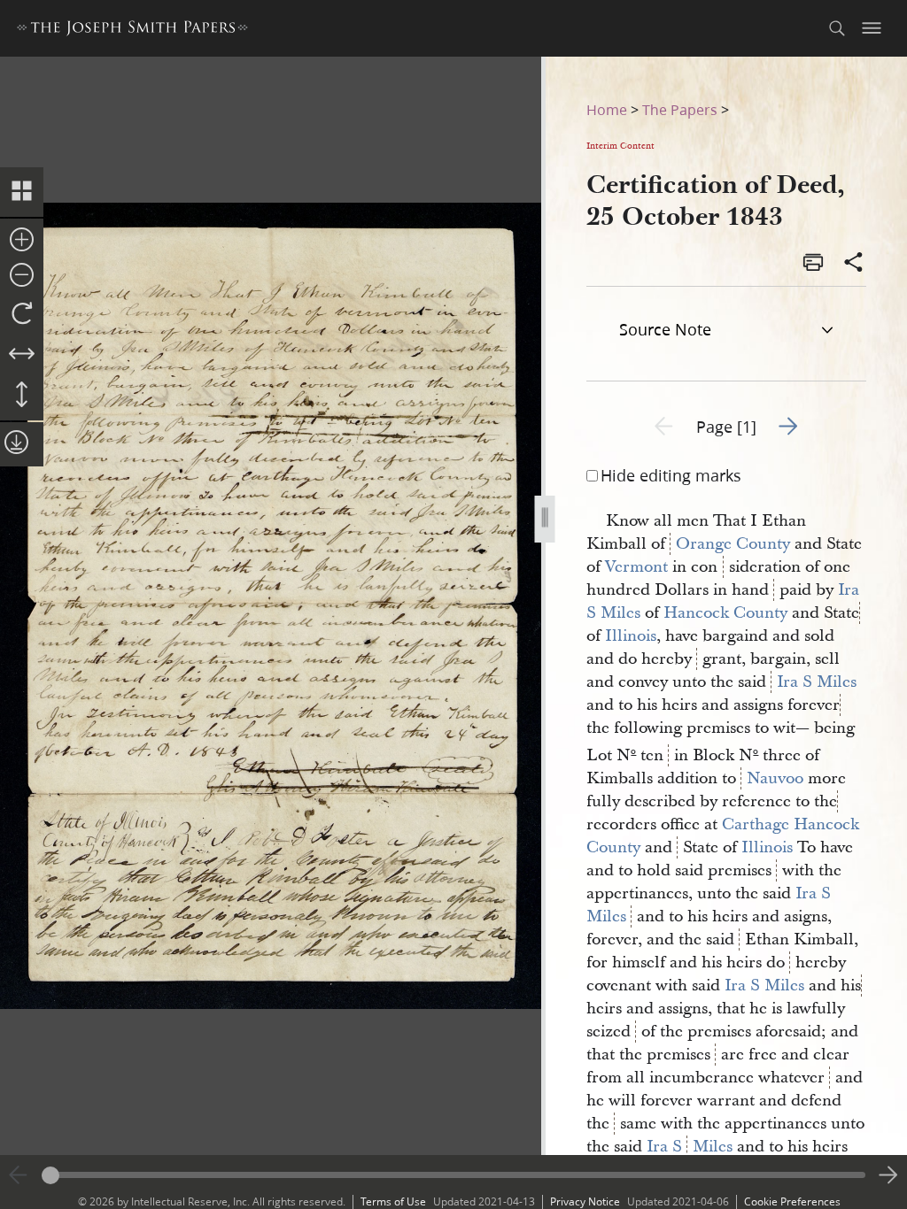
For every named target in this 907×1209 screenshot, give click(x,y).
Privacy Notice (585, 1201)
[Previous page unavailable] (18, 1175)
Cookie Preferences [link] (792, 1201)
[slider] (453, 1175)
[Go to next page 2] (888, 1175)
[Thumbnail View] (21, 192)
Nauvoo (775, 778)
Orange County (733, 544)
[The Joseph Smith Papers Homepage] (132, 30)
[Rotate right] (21, 314)
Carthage (755, 824)
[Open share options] (853, 264)
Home (606, 109)
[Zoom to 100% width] (21, 355)
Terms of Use (393, 1201)
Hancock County (725, 613)
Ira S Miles (817, 682)
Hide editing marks (671, 475)
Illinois (630, 636)
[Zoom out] (21, 276)
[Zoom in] (21, 241)
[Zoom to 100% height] (21, 395)
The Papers (679, 109)
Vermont (636, 567)
